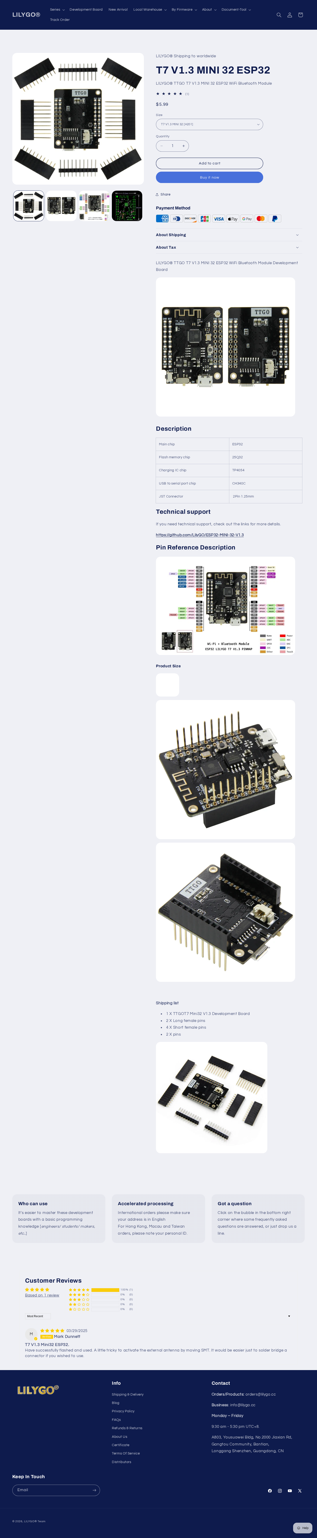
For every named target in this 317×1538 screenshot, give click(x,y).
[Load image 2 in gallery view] (61, 206)
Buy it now (209, 177)
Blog (116, 1403)
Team (41, 1521)
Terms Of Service (126, 1453)
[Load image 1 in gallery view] (28, 206)
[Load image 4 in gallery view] (127, 206)
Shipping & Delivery (128, 1394)
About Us (119, 1436)
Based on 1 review (42, 1295)
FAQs (116, 1420)
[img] (53, 1331)
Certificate (120, 1445)
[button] (57, 10)
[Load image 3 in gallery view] (94, 206)
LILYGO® (30, 1521)
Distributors (121, 1462)
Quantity (162, 136)
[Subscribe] (94, 1490)
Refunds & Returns (127, 1428)
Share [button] (165, 194)
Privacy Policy (123, 1411)
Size (159, 114)
